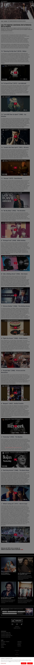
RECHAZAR (23, 663)
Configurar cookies (3, 663)
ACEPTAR (30, 663)
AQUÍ (10, 661)
